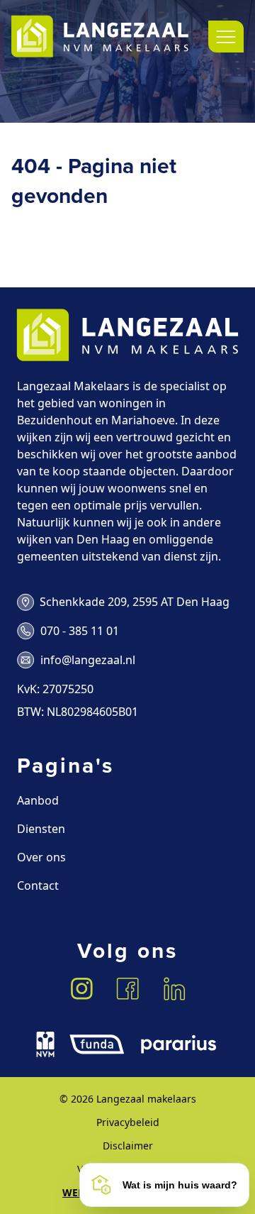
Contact (38, 885)
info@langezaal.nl (87, 660)
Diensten (41, 829)
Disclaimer (128, 1145)
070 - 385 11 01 (79, 631)
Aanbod (38, 800)
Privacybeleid (127, 1122)
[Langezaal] (99, 36)
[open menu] (226, 37)
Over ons (41, 857)
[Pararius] (178, 1044)
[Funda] (97, 1044)
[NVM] (45, 1044)
